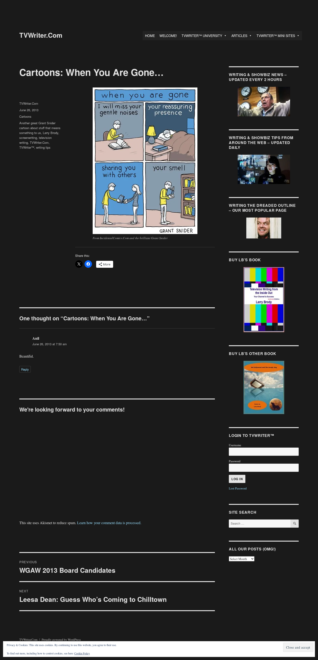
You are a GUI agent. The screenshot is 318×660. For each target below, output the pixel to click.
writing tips (43, 147)
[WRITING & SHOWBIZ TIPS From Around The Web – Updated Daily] (264, 169)
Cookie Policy (82, 653)
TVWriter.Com (40, 35)
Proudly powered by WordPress (61, 639)
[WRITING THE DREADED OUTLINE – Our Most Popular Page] (264, 228)
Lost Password (238, 488)
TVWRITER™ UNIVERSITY (202, 35)
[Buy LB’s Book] (264, 299)
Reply (25, 369)
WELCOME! (168, 35)
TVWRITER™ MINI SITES (276, 35)
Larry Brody (50, 133)
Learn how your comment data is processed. (109, 522)
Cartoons (25, 116)
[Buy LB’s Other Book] (264, 387)
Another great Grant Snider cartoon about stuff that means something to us (40, 128)
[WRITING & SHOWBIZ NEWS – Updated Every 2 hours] (264, 101)
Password (234, 461)
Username (235, 445)
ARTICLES (239, 35)
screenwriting (28, 137)
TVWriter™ (26, 147)
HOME (150, 35)
